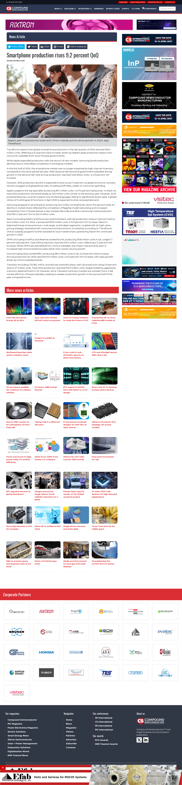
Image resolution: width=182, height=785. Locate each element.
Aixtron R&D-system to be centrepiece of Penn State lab (18, 425)
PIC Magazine (15, 724)
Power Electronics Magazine (23, 728)
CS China (136, 9)
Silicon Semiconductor (20, 739)
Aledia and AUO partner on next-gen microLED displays (75, 564)
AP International (103, 718)
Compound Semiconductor (22, 720)
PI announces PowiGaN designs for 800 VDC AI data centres (75, 425)
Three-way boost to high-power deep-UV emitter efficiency (19, 459)
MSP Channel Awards (106, 744)
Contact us (169, 2)
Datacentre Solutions (19, 747)
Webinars (99, 9)
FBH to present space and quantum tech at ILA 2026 (18, 564)
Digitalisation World (18, 751)
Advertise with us (155, 2)
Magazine (69, 9)
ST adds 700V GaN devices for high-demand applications (104, 494)
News (57, 9)
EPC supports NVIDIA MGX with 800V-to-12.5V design (75, 390)
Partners (70, 736)
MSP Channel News (18, 755)
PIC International (104, 730)
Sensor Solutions (17, 732)
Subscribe (123, 2)
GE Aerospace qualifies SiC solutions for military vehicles (18, 390)
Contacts (71, 747)
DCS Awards (101, 740)
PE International (103, 726)
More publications (138, 2)
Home (69, 720)
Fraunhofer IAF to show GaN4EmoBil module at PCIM (103, 320)
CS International (103, 722)
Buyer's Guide (113, 9)
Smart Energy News (18, 736)
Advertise (71, 739)
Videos (69, 732)
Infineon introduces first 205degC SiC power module (104, 425)
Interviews (84, 9)
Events (125, 9)
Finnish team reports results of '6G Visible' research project (73, 494)
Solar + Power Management (22, 743)
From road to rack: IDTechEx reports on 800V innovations (73, 355)
